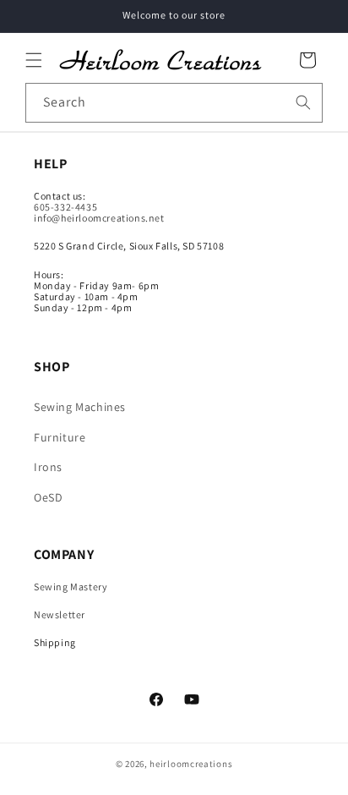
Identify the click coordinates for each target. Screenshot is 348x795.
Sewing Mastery (70, 586)
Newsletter (59, 614)
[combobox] (174, 103)
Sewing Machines (80, 406)
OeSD (48, 497)
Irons (48, 466)
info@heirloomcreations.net (99, 217)
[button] (33, 60)
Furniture (59, 437)
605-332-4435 (65, 206)
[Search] (303, 102)
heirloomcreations (191, 764)
